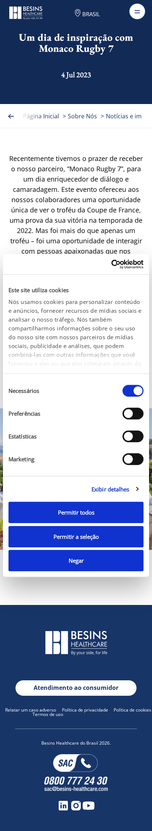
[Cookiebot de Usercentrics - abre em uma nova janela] (111, 264)
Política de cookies (132, 710)
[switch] (133, 413)
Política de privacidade (85, 710)
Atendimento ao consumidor (76, 688)
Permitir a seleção (76, 536)
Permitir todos (76, 512)
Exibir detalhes (110, 489)
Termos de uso (47, 714)
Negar (76, 560)
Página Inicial (41, 116)
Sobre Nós (82, 116)
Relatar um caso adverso (30, 710)
